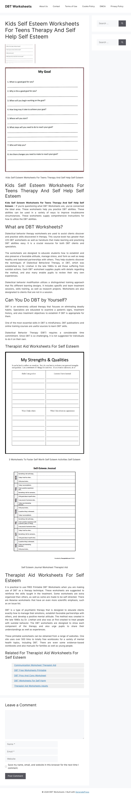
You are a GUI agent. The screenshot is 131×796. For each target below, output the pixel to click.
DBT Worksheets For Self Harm (30, 680)
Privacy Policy (117, 6)
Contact (56, 6)
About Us (43, 6)
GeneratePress (82, 792)
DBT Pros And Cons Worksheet (30, 675)
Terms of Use (71, 6)
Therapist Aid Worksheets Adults (31, 686)
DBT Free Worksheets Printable (30, 670)
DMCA (103, 6)
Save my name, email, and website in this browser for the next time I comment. (43, 766)
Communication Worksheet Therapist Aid (35, 665)
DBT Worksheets (18, 6)
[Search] (122, 23)
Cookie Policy (88, 6)
